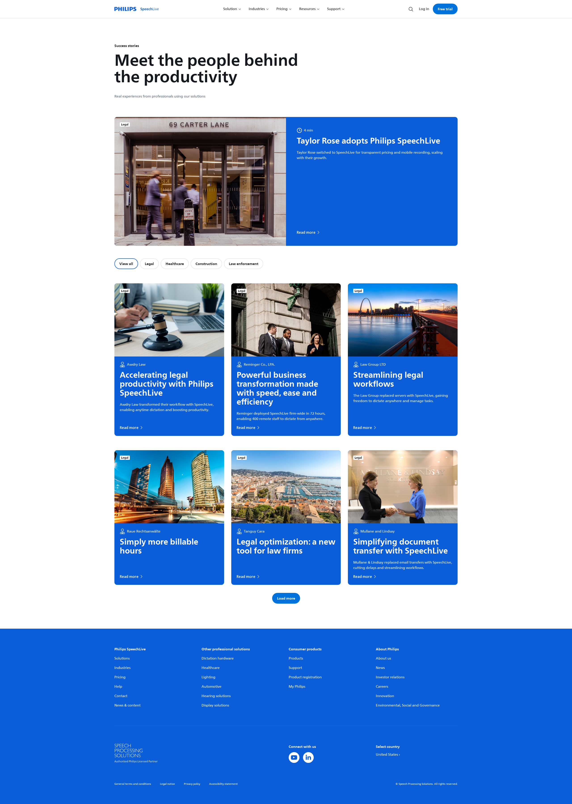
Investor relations (390, 677)
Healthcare (175, 264)
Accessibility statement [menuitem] (223, 784)
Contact (120, 696)
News (380, 667)
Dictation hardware (218, 658)
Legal (149, 264)
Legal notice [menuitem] (167, 784)
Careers (382, 686)
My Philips (297, 686)
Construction (206, 264)
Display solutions (215, 705)
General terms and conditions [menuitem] (132, 784)
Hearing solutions (216, 696)
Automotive (211, 686)
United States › (388, 754)
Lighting (208, 677)
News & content (127, 705)
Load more (286, 598)
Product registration (305, 677)
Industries (122, 667)
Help (118, 686)
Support (295, 667)
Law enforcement (243, 264)
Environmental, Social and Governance (408, 705)
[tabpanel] (286, 443)
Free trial (445, 9)
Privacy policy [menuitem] (192, 784)
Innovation (385, 696)
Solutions (122, 658)
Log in (424, 9)
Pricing (120, 677)
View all (126, 264)
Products (296, 658)
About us (383, 658)
